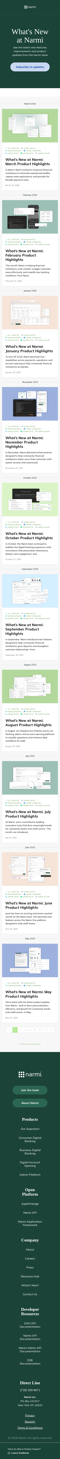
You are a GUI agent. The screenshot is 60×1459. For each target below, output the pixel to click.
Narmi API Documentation (30, 1337)
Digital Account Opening (30, 1164)
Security (30, 1421)
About (30, 1249)
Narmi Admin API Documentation (30, 1349)
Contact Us (30, 1294)
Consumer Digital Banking (30, 1139)
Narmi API (30, 1212)
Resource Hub (30, 1276)
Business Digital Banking (30, 1151)
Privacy (30, 1415)
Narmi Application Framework (30, 1223)
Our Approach (30, 1129)
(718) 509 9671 (30, 1390)
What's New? (30, 1285)
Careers (30, 1258)
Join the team (30, 1090)
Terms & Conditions (30, 1427)
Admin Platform (30, 1174)
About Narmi (30, 1103)
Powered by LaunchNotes (30, 1044)
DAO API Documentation (30, 1325)
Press (30, 1267)
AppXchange (30, 1203)
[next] (51, 1030)
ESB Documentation (30, 1362)
